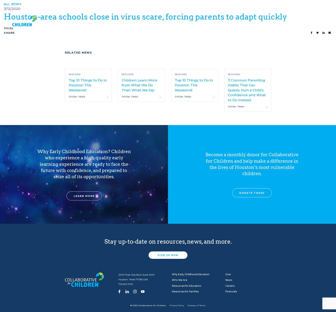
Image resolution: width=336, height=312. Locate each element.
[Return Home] (22, 23)
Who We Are (191, 22)
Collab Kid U (69, 22)
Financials (231, 291)
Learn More (84, 196)
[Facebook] (119, 291)
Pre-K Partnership (289, 22)
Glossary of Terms (197, 305)
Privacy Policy (177, 305)
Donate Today (252, 192)
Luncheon (47, 21)
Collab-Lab (123, 22)
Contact (291, 5)
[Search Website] (324, 5)
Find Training (233, 5)
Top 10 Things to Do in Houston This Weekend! (39, 4)
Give (321, 21)
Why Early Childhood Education (153, 22)
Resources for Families (255, 22)
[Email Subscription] (316, 5)
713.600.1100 (125, 284)
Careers (276, 5)
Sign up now (168, 255)
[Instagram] (135, 291)
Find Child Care (256, 5)
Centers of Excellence (91, 22)
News (228, 280)
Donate (305, 5)
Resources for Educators (218, 22)
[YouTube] (143, 291)
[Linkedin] (127, 291)
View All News (81, 5)
